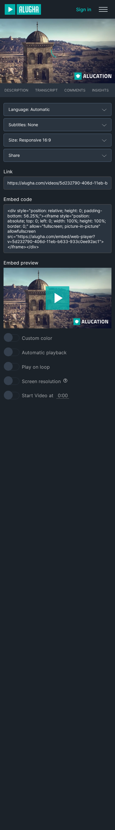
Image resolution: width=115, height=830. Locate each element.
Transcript (46, 90)
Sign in (83, 9)
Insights (100, 90)
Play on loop (36, 367)
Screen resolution (41, 381)
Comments (75, 90)
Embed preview (21, 262)
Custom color (37, 338)
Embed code (18, 199)
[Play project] (57, 298)
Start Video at (37, 395)
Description (16, 90)
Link (8, 171)
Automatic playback (44, 352)
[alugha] (23, 9)
